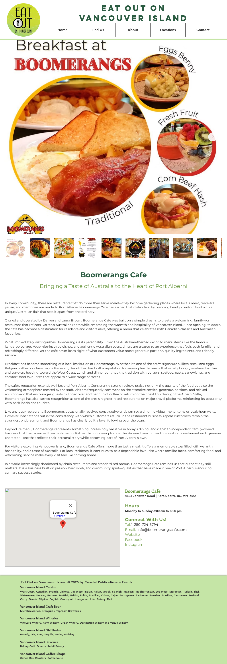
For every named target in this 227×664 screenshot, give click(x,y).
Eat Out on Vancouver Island (133, 13)
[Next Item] (212, 136)
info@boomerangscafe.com (162, 530)
